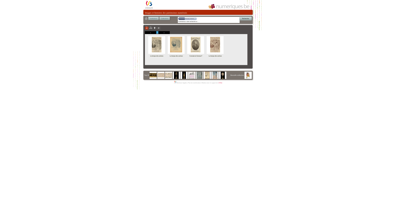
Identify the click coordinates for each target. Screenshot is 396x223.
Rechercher (245, 18)
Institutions (153, 18)
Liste (150, 28)
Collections (164, 18)
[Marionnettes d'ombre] (248, 75)
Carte (154, 28)
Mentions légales (182, 83)
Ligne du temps (158, 28)
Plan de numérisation (194, 83)
